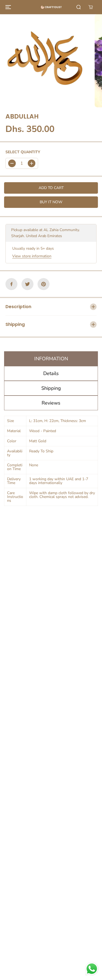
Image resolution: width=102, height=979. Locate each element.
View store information (31, 256)
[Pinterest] (44, 284)
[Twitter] (27, 284)
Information (51, 358)
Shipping (51, 388)
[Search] (79, 7)
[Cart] (91, 7)
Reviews (51, 403)
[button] (7, 7)
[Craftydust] (51, 7)
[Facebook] (11, 284)
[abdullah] (46, 60)
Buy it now (51, 202)
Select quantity (22, 152)
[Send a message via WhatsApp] (91, 968)
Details (51, 373)
